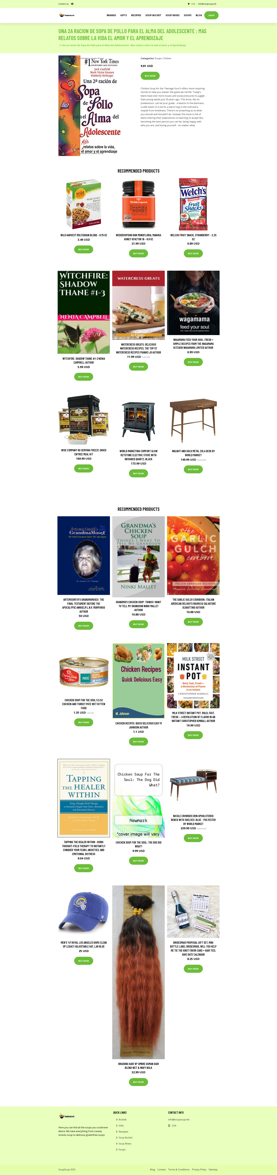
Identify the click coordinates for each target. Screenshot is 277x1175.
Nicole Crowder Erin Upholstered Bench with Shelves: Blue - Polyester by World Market (193, 820)
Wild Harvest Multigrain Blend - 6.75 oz (83, 235)
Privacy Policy (199, 1169)
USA (193, 3)
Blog (199, 15)
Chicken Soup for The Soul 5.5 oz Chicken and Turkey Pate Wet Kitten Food (83, 704)
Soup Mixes (172, 15)
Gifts (123, 15)
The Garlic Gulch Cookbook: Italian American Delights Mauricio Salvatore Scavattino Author (193, 603)
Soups (187, 15)
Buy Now (150, 75)
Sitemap (213, 1169)
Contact (161, 1169)
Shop (211, 15)
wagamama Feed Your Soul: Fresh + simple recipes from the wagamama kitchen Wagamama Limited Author (193, 343)
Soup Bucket (153, 15)
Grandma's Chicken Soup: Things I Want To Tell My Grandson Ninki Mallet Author (138, 606)
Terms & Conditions (179, 1169)
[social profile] (72, 4)
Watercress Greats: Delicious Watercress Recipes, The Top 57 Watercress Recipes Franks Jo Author (138, 348)
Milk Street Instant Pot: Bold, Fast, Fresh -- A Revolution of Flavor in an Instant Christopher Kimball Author (193, 717)
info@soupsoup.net (207, 3)
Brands (123, 1119)
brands (111, 15)
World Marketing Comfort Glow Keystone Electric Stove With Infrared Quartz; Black (139, 455)
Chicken (167, 58)
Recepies (136, 15)
